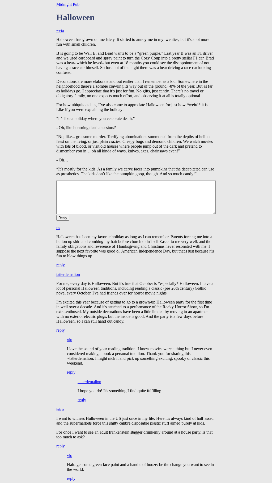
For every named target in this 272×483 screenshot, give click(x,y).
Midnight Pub (67, 4)
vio (69, 455)
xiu (69, 339)
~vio (60, 30)
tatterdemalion (68, 274)
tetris (60, 409)
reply (60, 265)
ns (58, 227)
